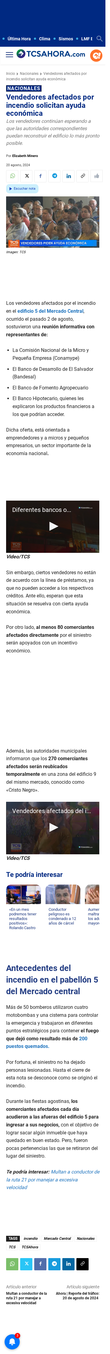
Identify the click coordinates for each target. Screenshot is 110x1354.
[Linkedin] (68, 176)
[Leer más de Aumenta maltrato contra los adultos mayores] (91, 929)
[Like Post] (96, 176)
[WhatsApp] (12, 176)
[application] (52, 527)
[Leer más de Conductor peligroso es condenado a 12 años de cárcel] (52, 929)
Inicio (10, 73)
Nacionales (29, 73)
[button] (53, 526)
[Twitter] (26, 176)
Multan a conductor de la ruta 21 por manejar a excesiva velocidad (26, 1298)
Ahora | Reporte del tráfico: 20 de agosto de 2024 (77, 1295)
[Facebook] (40, 176)
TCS (12, 1247)
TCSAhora (29, 1247)
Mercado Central (57, 1238)
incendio (31, 1238)
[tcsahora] (51, 54)
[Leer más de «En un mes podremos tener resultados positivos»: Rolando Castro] (12, 933)
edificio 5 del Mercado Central (50, 311)
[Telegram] (54, 176)
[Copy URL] (82, 176)
